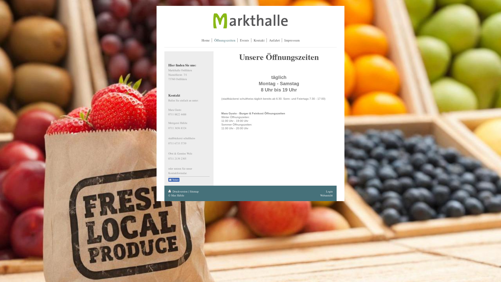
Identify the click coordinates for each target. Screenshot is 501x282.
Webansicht (326, 195)
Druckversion (180, 191)
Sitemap (194, 191)
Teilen (175, 180)
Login (329, 191)
